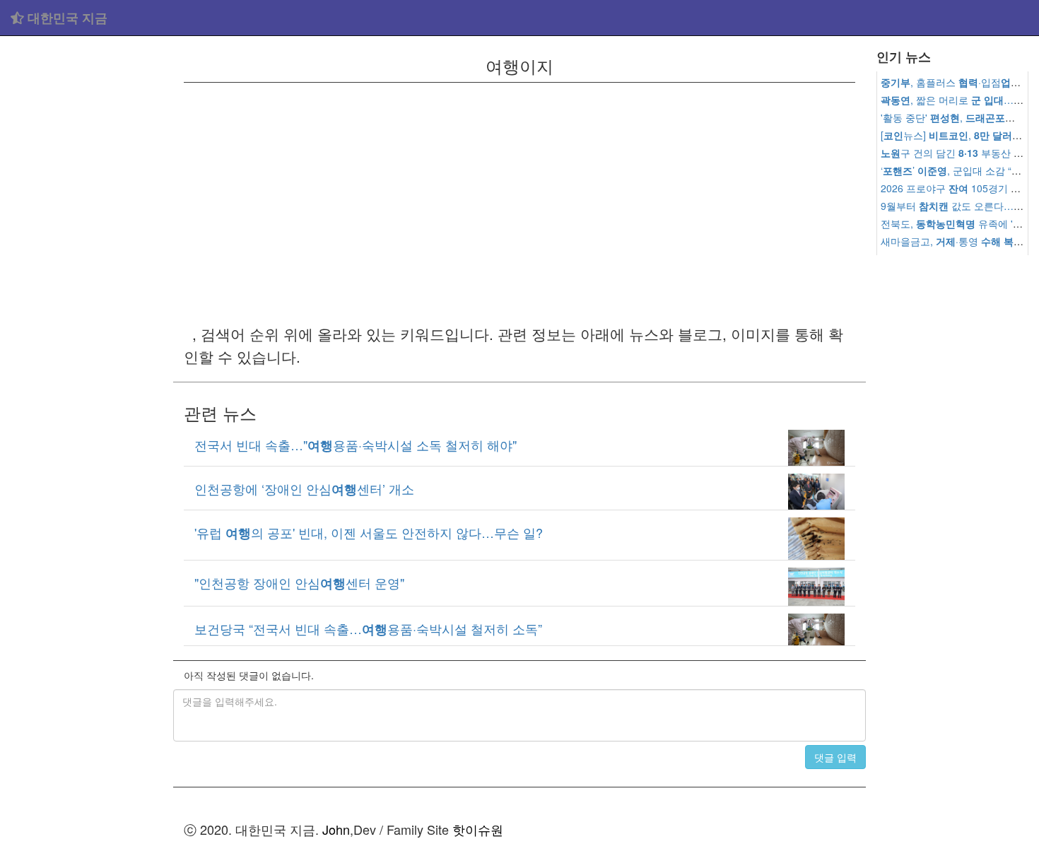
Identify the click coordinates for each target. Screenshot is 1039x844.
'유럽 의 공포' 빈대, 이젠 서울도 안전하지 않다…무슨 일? (368, 532)
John (336, 829)
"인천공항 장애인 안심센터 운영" (299, 582)
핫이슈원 (477, 829)
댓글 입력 (835, 757)
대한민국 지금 (65, 17)
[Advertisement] (87, 254)
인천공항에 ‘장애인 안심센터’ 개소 (304, 488)
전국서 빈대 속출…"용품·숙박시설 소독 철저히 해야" (355, 444)
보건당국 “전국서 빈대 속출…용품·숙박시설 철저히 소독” (368, 628)
